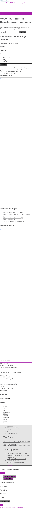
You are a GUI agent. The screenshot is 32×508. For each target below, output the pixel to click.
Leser (5, 61)
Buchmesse (9, 444)
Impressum (10, 426)
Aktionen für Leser (8, 442)
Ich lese (5, 414)
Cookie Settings (8, 478)
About (5, 408)
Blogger (5, 60)
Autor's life (17, 442)
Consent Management (9, 476)
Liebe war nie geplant (9, 219)
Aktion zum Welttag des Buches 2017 (13, 221)
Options (3, 473)
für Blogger (6, 412)
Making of (6, 417)
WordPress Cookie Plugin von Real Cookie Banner (14, 507)
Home (5, 407)
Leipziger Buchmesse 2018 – (13, 212)
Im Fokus (6, 415)
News (5, 419)
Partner (5, 421)
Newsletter (6, 423)
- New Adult (16, 3)
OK (1, 505)
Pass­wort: (2, 32)
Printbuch (28, 445)
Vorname (2, 54)
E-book (18, 444)
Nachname (3, 50)
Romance (2, 3)
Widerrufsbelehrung (12, 433)
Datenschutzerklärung (13, 428)
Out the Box (9, 465)
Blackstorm (25, 441)
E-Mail (2, 46)
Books (5, 410)
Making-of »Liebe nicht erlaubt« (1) (13, 218)
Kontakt (9, 429)
